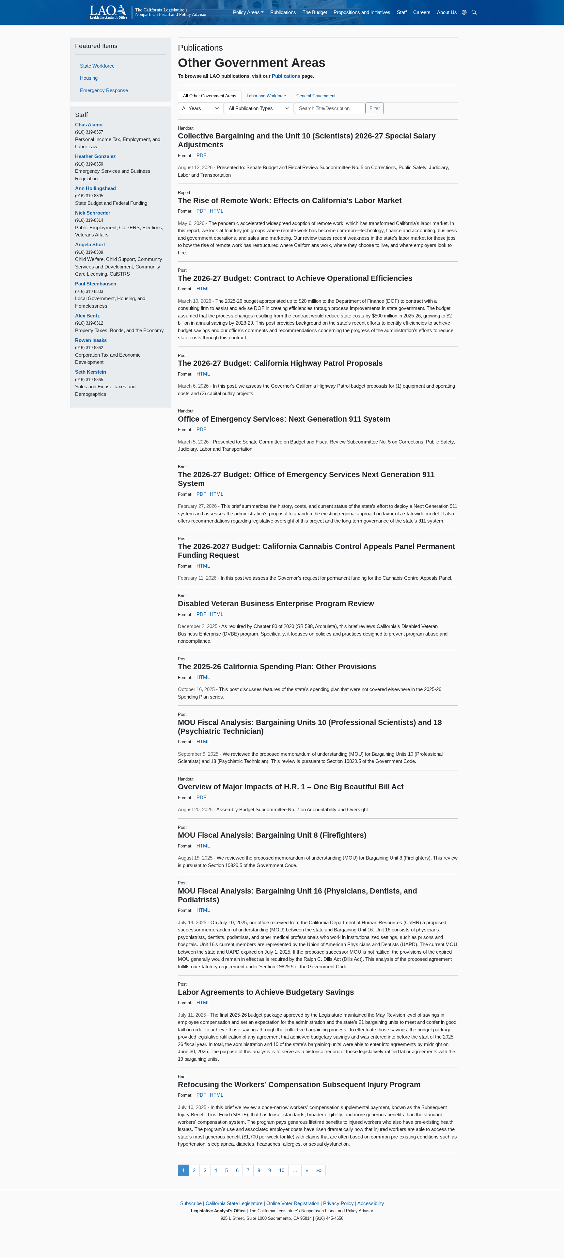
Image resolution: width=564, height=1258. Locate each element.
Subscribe (191, 1203)
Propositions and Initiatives (362, 12)
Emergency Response (104, 90)
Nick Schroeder (92, 213)
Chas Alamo (88, 124)
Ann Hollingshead (95, 188)
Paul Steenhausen (95, 283)
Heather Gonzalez (95, 156)
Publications (283, 12)
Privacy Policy (338, 1203)
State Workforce (97, 66)
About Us (447, 12)
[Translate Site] (464, 12)
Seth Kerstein (90, 372)
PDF (201, 155)
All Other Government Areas (209, 95)
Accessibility (370, 1203)
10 (281, 1170)
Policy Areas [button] (246, 12)
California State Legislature (234, 1203)
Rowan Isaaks (91, 340)
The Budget (315, 12)
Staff (402, 12)
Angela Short (90, 244)
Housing (89, 78)
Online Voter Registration (292, 1203)
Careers (422, 12)
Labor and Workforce (266, 95)
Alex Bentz (87, 315)
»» (318, 1170)
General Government (316, 95)
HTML (216, 211)
